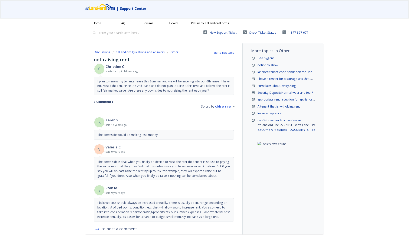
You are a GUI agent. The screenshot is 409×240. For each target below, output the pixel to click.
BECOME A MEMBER (272, 130)
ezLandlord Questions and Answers (140, 52)
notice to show (268, 65)
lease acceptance (269, 113)
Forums (148, 23)
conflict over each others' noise (279, 120)
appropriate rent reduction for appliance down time (293, 99)
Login (97, 229)
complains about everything (277, 86)
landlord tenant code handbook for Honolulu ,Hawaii (294, 72)
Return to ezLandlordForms (210, 23)
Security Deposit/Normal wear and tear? (285, 93)
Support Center (133, 8)
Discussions (102, 52)
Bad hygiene (266, 58)
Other (174, 52)
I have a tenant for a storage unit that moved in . (291, 79)
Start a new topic (224, 53)
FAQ (122, 23)
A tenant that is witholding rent (279, 106)
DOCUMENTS (299, 130)
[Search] (94, 33)
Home (97, 23)
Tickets (174, 23)
